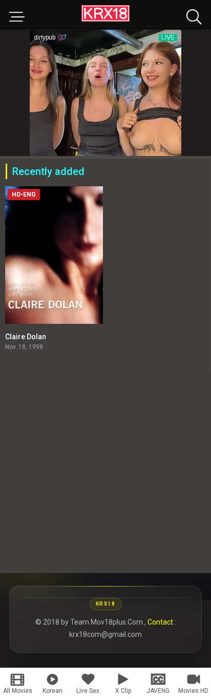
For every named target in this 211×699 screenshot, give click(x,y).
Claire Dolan (25, 337)
